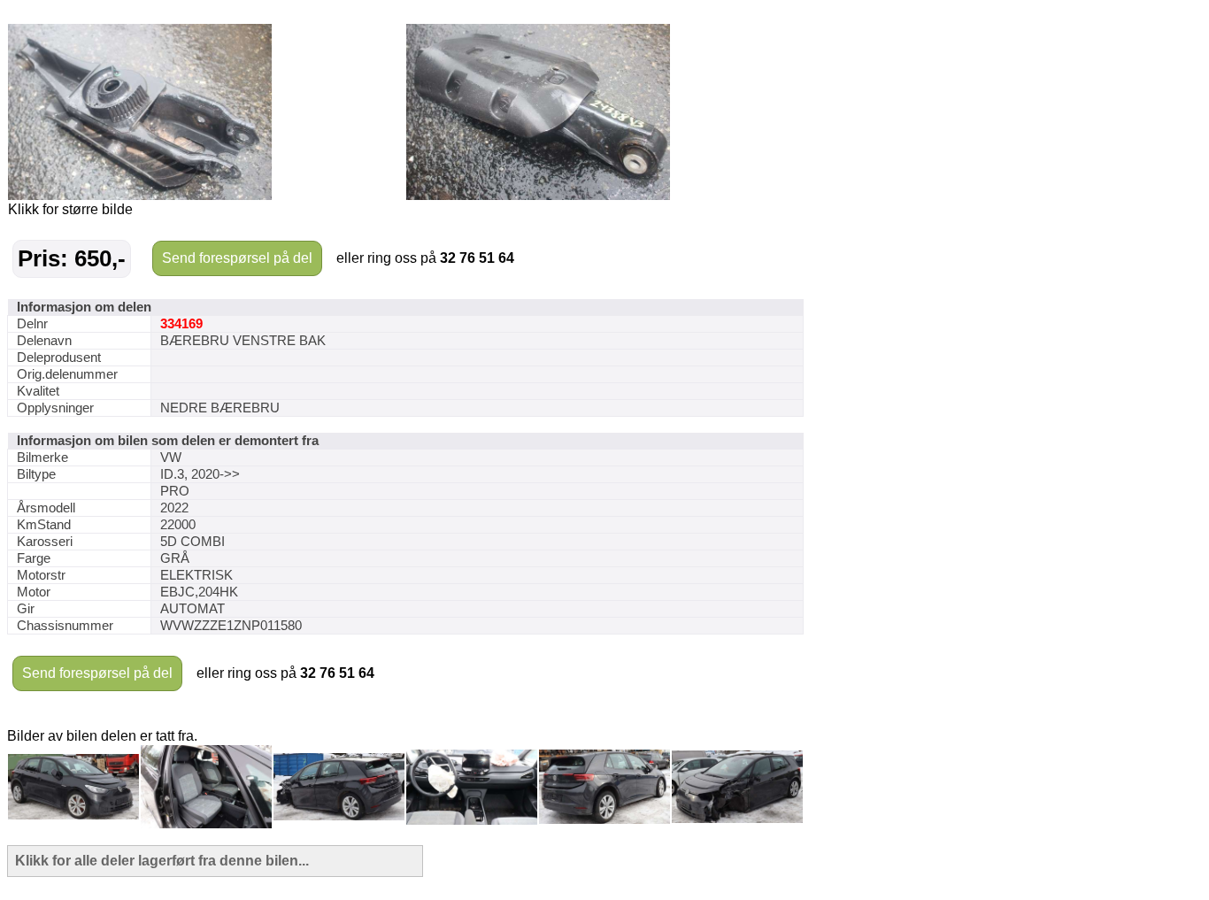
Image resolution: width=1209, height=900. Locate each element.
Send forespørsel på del (237, 257)
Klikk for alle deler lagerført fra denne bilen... (162, 860)
